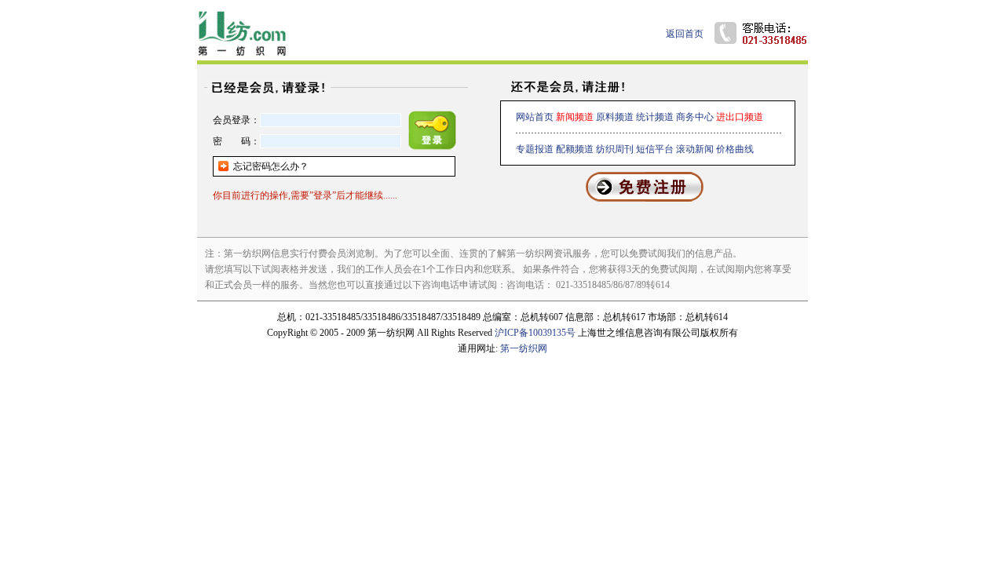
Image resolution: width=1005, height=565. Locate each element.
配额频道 (575, 149)
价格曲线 (735, 149)
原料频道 (615, 116)
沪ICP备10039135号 (535, 332)
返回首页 (685, 33)
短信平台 (655, 149)
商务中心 (695, 116)
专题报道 (535, 149)
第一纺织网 (523, 348)
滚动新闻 (695, 149)
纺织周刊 (615, 149)
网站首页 (535, 116)
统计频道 (655, 116)
